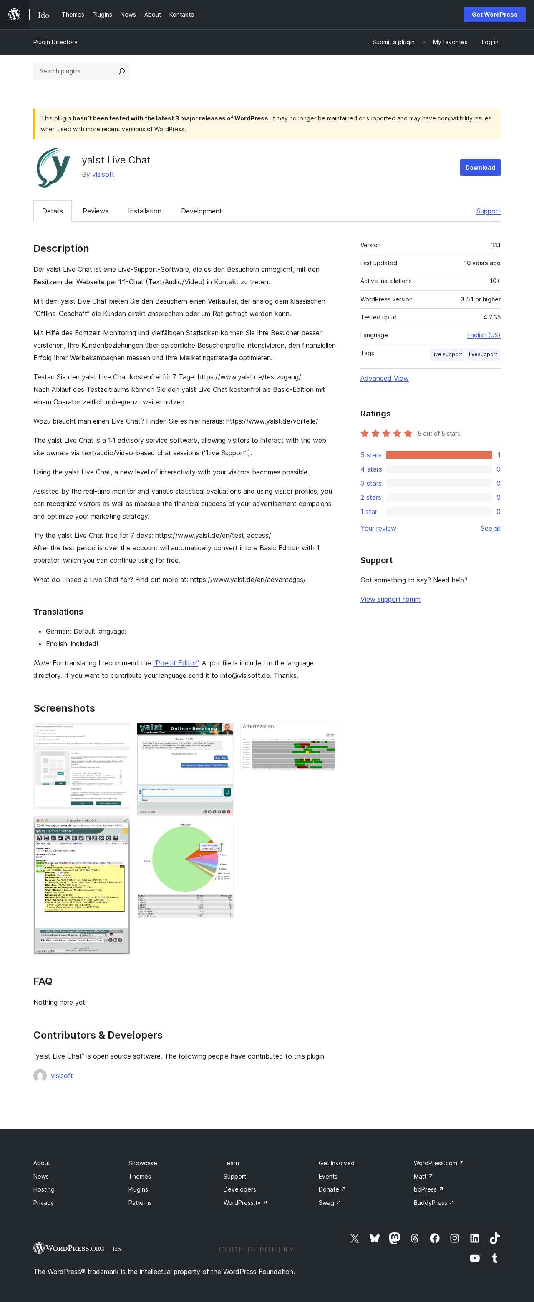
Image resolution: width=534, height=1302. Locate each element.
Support (488, 211)
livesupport (483, 354)
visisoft (103, 174)
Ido (117, 1249)
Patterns (140, 1202)
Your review (378, 528)
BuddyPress (434, 1202)
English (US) (484, 335)
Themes (139, 1176)
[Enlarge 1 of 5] (119, 734)
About (41, 1163)
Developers (240, 1189)
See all (491, 528)
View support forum (390, 599)
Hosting (44, 1189)
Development (201, 211)
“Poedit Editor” (175, 663)
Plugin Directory (55, 41)
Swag (330, 1202)
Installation (144, 211)
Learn (231, 1163)
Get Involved (337, 1163)
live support (447, 354)
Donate (332, 1189)
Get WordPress (495, 14)
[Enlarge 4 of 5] (222, 834)
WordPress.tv (246, 1202)
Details (52, 211)
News (41, 1176)
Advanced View (384, 378)
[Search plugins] (121, 71)
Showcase (142, 1163)
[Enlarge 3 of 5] (222, 734)
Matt (423, 1176)
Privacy (43, 1202)
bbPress (429, 1189)
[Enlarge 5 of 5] (326, 734)
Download (480, 167)
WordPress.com (439, 1163)
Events (328, 1176)
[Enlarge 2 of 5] (119, 827)
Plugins (138, 1189)
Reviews (95, 211)
